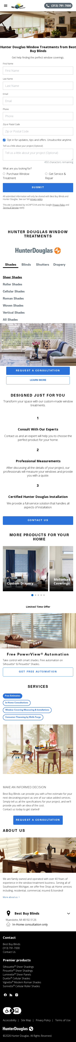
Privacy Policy (58, 204)
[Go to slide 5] (44, 595)
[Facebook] (5, 994)
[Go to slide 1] (32, 595)
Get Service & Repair (55, 176)
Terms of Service (11, 207)
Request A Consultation (38, 371)
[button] (6, 6)
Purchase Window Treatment (16, 176)
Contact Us (38, 520)
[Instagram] (16, 994)
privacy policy (36, 199)
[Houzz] (10, 994)
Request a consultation (38, 820)
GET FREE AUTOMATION (38, 672)
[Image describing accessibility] (12, 1010)
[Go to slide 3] (38, 595)
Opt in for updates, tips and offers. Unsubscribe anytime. (39, 140)
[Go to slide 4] (41, 595)
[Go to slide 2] (35, 595)
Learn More (38, 380)
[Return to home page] (22, 5)
